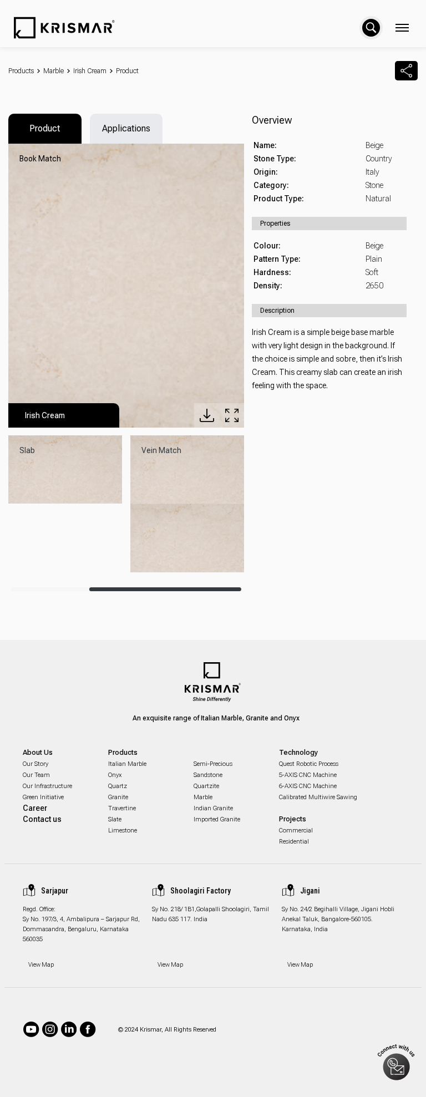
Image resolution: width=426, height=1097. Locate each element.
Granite (118, 797)
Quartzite (206, 786)
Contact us (42, 819)
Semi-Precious (213, 764)
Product (127, 71)
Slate (114, 819)
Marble (53, 71)
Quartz (117, 786)
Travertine (122, 808)
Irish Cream (89, 71)
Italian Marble (127, 764)
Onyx (114, 775)
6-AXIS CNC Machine (308, 786)
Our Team (36, 775)
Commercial (296, 830)
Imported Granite (217, 819)
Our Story (35, 764)
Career (35, 808)
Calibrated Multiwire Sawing (318, 797)
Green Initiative (43, 797)
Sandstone (208, 775)
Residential (294, 841)
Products (21, 71)
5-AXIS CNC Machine (308, 775)
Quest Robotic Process (308, 764)
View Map (41, 965)
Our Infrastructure (47, 786)
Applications (126, 128)
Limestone (122, 830)
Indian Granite (213, 808)
